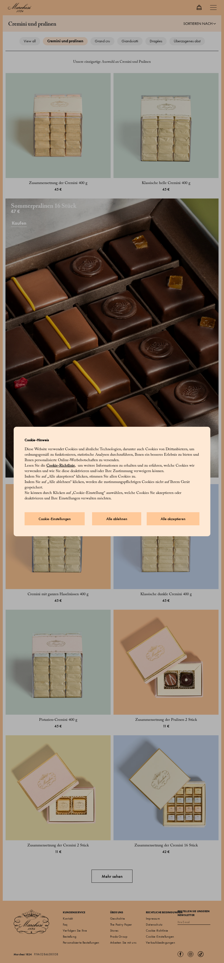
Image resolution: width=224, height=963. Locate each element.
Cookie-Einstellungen (55, 519)
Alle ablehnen (116, 519)
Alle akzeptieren (173, 519)
